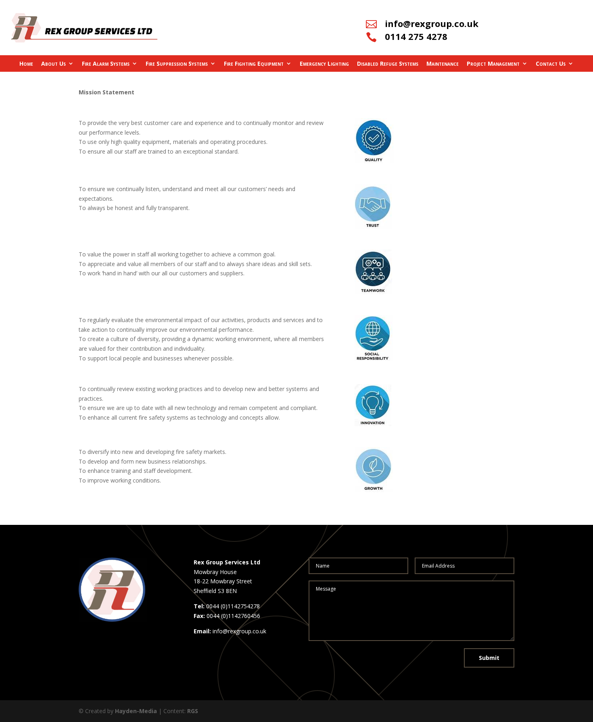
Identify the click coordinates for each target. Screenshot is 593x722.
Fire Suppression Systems (177, 63)
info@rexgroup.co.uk (431, 23)
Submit (489, 658)
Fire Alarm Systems (105, 63)
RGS (192, 711)
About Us (53, 63)
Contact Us (551, 63)
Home (26, 63)
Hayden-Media (136, 711)
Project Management (493, 63)
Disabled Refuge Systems (387, 63)
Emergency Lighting (324, 63)
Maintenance (442, 63)
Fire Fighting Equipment (254, 63)
